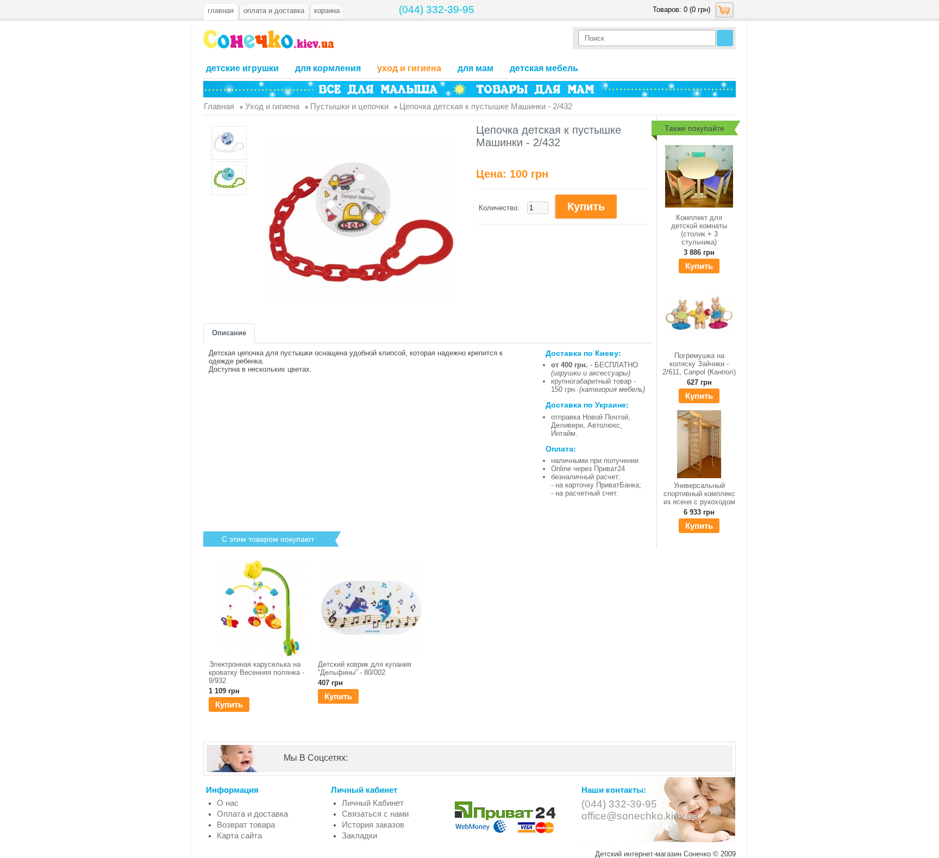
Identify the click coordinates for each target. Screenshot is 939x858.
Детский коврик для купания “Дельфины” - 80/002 (364, 668)
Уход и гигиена (409, 68)
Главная (221, 11)
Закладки (359, 835)
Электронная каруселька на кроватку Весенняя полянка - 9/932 (256, 672)
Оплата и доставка (252, 813)
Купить (699, 266)
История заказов (373, 824)
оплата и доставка (273, 11)
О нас (228, 802)
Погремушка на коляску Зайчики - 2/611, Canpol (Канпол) (699, 364)
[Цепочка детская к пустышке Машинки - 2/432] (229, 143)
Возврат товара (246, 824)
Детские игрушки (242, 68)
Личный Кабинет (373, 802)
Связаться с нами (375, 813)
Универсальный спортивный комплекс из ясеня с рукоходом (699, 493)
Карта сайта (239, 835)
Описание (229, 333)
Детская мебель (544, 68)
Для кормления (328, 68)
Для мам (475, 68)
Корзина (327, 11)
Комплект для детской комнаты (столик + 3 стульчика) (699, 230)
